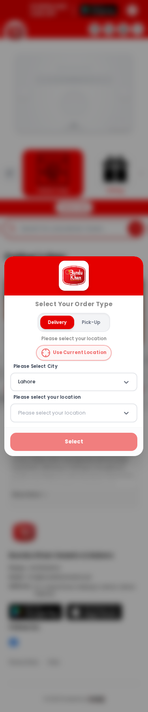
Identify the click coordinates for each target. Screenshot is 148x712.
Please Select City (35, 366)
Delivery (57, 322)
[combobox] (19, 381)
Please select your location (47, 397)
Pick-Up (91, 322)
